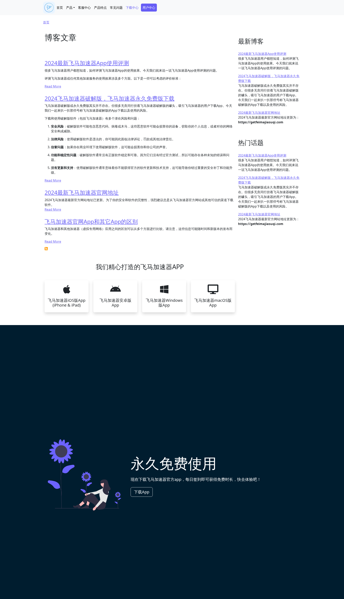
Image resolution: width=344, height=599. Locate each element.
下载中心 (132, 7)
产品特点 (100, 7)
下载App (141, 492)
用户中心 (149, 7)
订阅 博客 (46, 248)
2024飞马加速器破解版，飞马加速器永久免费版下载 (109, 98)
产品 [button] (69, 7)
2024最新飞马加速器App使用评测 (87, 63)
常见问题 (116, 7)
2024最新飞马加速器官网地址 (82, 192)
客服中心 (84, 7)
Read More (53, 86)
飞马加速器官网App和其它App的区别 (91, 221)
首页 (60, 7)
